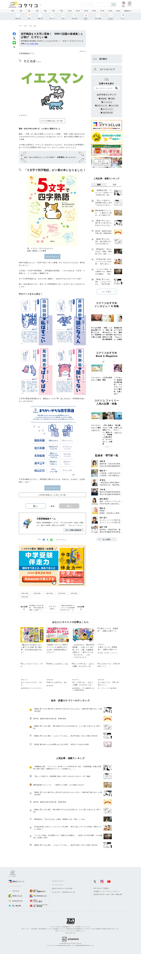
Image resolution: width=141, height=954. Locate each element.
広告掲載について (98, 891)
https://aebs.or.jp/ (70, 933)
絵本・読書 (32, 26)
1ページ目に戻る (31, 43)
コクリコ (107, 446)
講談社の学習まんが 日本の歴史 (62, 888)
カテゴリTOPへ (52, 607)
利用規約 (106, 888)
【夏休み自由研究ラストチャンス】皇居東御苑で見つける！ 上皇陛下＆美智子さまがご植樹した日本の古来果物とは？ (68, 607)
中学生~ (118, 11)
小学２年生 (37, 593)
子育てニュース (102, 106)
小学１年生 (24, 593)
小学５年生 (73, 593)
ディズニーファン (57, 885)
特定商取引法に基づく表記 (101, 894)
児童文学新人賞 (108, 113)
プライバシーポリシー (113, 891)
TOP (20, 26)
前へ (35, 506)
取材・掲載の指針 (116, 894)
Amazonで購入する (52, 257)
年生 (70, 10)
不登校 (112, 99)
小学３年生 (49, 593)
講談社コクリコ (95, 430)
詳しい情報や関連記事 (73, 530)
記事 (25, 26)
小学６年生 (24, 597)
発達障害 (103, 99)
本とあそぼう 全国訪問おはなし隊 (63, 892)
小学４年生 (61, 593)
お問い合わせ (97, 888)
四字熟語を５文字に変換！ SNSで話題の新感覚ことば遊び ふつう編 (36, 607)
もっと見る (106, 291)
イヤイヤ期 (114, 106)
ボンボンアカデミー (58, 881)
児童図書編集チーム (26, 53)
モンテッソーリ (108, 109)
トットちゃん (107, 102)
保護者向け (127, 11)
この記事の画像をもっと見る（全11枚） (52, 495)
